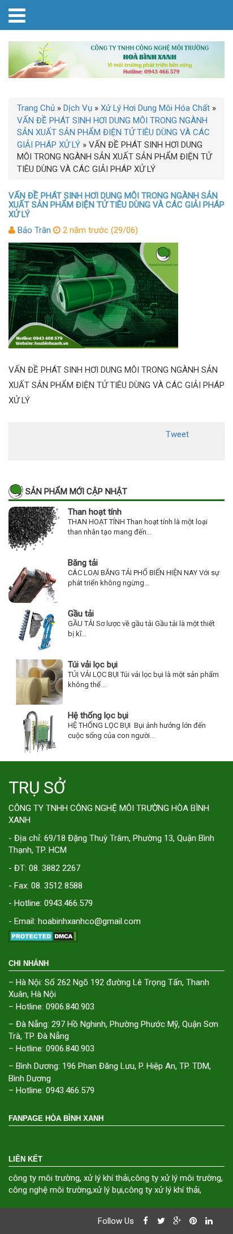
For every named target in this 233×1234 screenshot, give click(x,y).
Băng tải (83, 563)
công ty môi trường (44, 1178)
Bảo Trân (34, 230)
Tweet (177, 434)
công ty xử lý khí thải (162, 1190)
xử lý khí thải (106, 1178)
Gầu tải (81, 614)
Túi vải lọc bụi (93, 664)
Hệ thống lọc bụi (98, 715)
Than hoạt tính (95, 512)
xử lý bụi (108, 1190)
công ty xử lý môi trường (176, 1178)
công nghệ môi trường (49, 1190)
